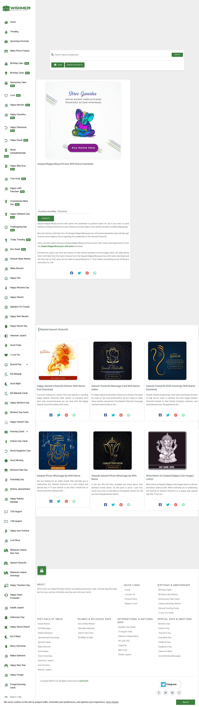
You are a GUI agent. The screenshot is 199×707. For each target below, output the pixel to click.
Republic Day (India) (127, 627)
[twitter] (165, 693)
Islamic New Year (86, 633)
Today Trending (20, 239)
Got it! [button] (186, 702)
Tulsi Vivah (17, 178)
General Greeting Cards (168, 608)
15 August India (125, 631)
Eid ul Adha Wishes (86, 624)
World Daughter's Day (20, 450)
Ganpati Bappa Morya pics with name (57, 246)
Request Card (131, 603)
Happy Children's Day (20, 215)
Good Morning (16, 460)
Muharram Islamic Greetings (18, 574)
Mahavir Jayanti (45, 669)
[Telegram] (168, 684)
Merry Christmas (18, 646)
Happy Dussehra (18, 116)
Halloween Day (17, 617)
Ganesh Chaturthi (18, 562)
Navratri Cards (44, 642)
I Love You (15, 354)
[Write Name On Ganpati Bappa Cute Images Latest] (172, 450)
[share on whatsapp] (95, 273)
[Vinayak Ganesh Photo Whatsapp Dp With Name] (117, 450)
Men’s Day (122, 650)
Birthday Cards (165, 590)
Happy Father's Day (19, 422)
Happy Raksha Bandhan (17, 500)
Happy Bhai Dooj (18, 167)
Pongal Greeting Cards (17, 686)
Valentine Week (165, 651)
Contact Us (130, 594)
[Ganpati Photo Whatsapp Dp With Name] (62, 450)
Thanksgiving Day (19, 228)
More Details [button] (112, 702)
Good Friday (15, 345)
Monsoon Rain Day (19, 470)
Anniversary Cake (18, 84)
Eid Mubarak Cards (19, 393)
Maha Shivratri (17, 268)
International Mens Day (19, 203)
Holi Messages (44, 628)
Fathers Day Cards (19, 441)
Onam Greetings (45, 656)
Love (15, 95)
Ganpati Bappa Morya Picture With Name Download (65, 163)
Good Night (15, 383)
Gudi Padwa (43, 651)
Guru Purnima (44, 665)
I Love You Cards (166, 613)
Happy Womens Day (19, 287)
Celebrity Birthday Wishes (169, 603)
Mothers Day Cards (19, 412)
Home (59, 65)
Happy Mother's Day (19, 402)
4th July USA (124, 641)
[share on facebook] (71, 273)
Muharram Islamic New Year (18, 551)
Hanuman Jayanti (18, 335)
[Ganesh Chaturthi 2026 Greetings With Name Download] (172, 360)
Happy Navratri (19, 105)
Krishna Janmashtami (20, 489)
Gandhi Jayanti (17, 607)
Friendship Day (17, 479)
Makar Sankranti (17, 655)
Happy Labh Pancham (17, 190)
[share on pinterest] (87, 273)
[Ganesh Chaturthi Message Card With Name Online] (117, 360)
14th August (16, 521)
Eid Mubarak (16, 374)
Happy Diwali (18, 140)
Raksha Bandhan (45, 633)
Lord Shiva (15, 540)
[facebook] (159, 693)
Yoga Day (122, 645)
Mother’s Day (164, 624)
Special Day (15, 364)
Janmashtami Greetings (48, 637)
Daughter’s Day (165, 647)
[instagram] (179, 693)
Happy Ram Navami (19, 316)
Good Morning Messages (169, 656)
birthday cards (19, 72)
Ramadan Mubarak (86, 628)
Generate (46, 218)
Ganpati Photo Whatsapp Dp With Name (58, 475)
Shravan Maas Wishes (20, 258)
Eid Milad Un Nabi (85, 637)
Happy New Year (18, 665)
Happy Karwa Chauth (20, 627)
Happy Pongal (16, 674)
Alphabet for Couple (20, 306)
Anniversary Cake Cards (169, 599)
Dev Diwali (17, 249)
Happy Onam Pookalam (16, 596)
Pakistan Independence (128, 636)
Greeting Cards (17, 431)
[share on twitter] (79, 273)
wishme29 (83, 681)
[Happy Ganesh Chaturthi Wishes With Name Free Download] (62, 360)
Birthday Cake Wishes (168, 594)
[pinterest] (172, 693)
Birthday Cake (19, 63)
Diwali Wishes (44, 624)
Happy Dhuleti (17, 297)
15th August (16, 511)
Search (177, 55)
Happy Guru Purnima (19, 530)
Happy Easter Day (18, 326)
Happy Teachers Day (20, 585)
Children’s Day (164, 642)
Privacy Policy (131, 599)
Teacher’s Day (164, 633)
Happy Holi (15, 278)
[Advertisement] (117, 26)
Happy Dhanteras (19, 129)
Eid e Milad (15, 636)
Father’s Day (163, 628)
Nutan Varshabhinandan (16, 152)
